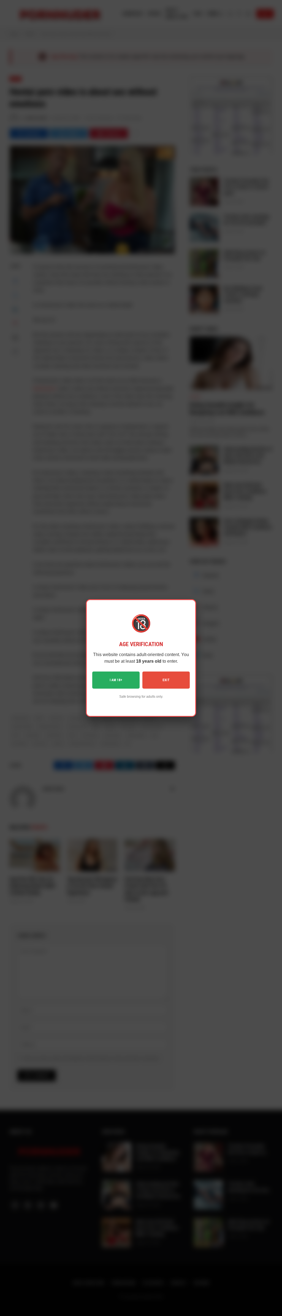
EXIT (166, 680)
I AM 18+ (116, 680)
